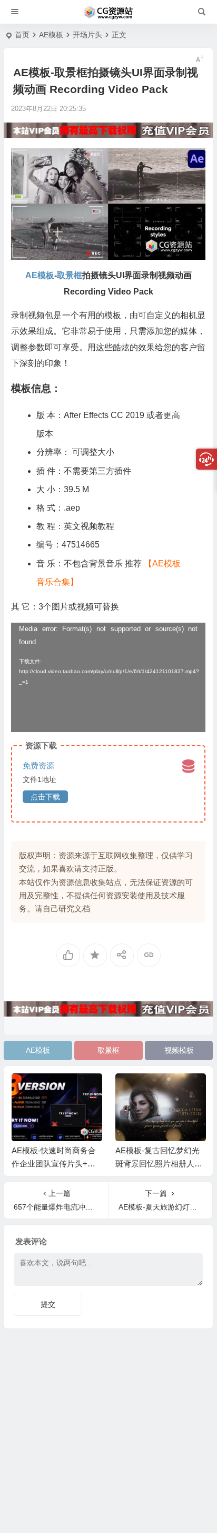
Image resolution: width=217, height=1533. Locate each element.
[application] (108, 677)
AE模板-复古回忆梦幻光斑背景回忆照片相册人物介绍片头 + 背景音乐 (158, 1163)
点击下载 (45, 797)
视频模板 (179, 1050)
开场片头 (87, 35)
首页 (22, 35)
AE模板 (51, 35)
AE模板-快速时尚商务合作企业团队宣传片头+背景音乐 (54, 1163)
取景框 (108, 1050)
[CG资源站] (108, 12)
